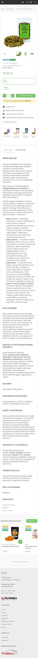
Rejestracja (4, 640)
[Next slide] (33, 53)
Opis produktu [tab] (8, 150)
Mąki (26, 544)
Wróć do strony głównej (19, 562)
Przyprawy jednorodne (23, 9)
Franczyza (4, 615)
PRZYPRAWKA (13, 63)
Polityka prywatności (7, 621)
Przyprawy (10, 9)
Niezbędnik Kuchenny (14, 65)
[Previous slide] (5, 133)
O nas (3, 609)
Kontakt (3, 612)
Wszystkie (31, 521)
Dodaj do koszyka (26, 96)
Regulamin (4, 618)
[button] (19, 54)
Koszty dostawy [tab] (20, 150)
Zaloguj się (4, 637)
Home (2, 9)
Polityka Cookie (6, 624)
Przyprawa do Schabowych (10, 546)
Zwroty (3, 627)
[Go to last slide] (5, 53)
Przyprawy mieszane (8, 544)
